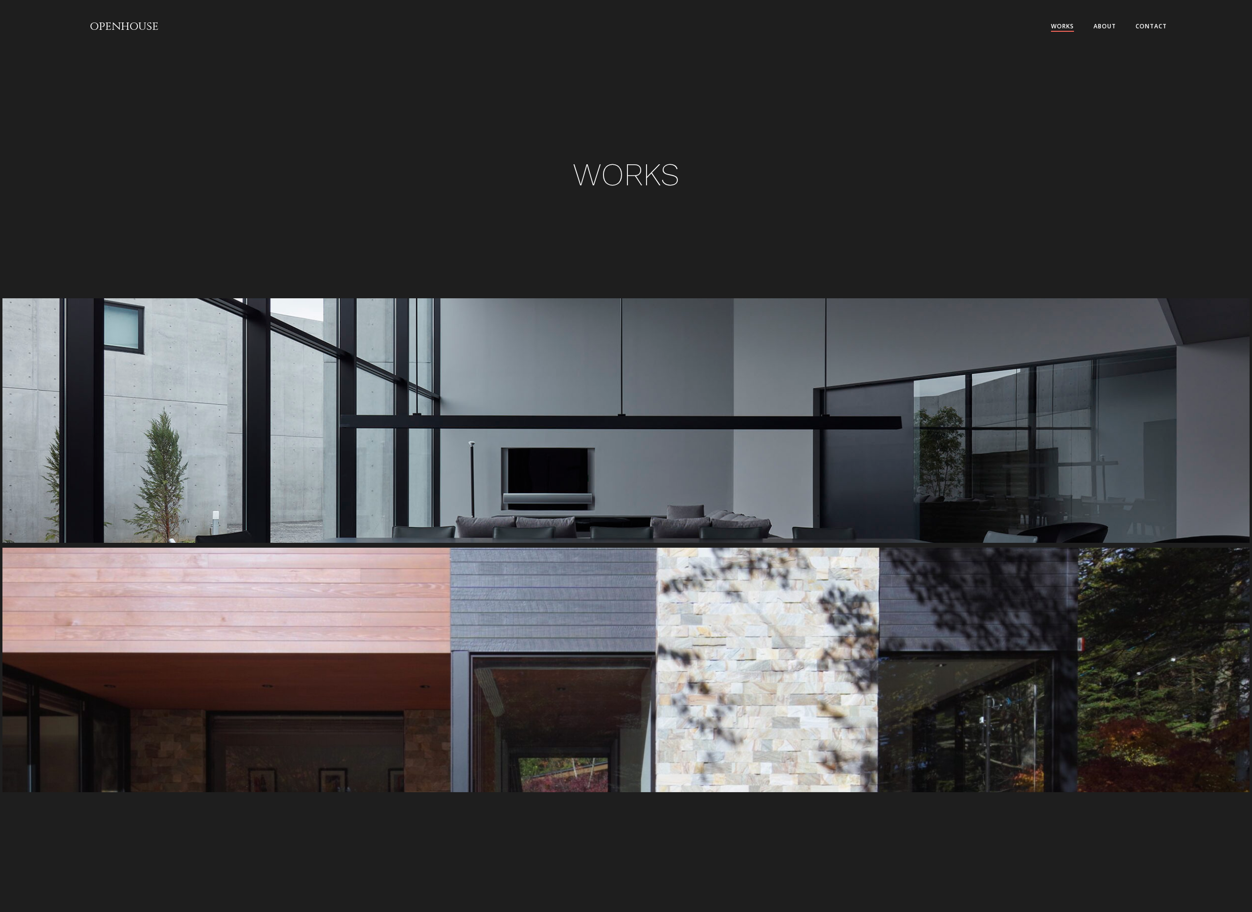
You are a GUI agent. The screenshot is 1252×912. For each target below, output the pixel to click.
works (1062, 26)
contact (1151, 26)
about (1105, 26)
